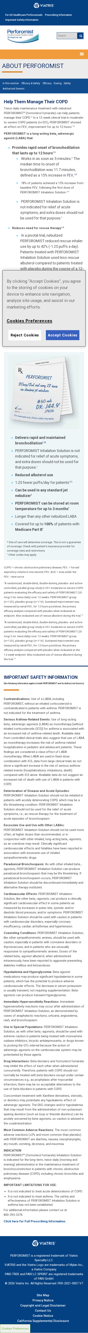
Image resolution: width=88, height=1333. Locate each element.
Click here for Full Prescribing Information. (35, 1221)
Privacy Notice (43, 1300)
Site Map (43, 1295)
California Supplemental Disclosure (43, 1321)
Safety (67, 83)
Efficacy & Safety (30, 83)
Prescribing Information (58, 15)
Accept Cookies (63, 335)
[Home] (23, 37)
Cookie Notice (43, 1316)
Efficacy (47, 83)
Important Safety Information (21, 19)
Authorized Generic (14, 88)
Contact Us (43, 1310)
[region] (44, 308)
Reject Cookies (25, 335)
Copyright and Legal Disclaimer (43, 1305)
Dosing (58, 83)
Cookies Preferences (15, 1328)
